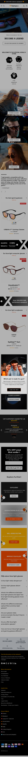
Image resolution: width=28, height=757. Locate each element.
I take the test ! (14, 389)
